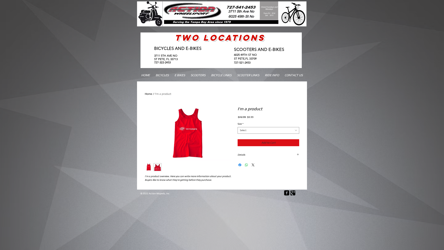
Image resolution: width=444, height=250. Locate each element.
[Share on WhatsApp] (246, 165)
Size (241, 123)
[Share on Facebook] (240, 165)
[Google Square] (292, 192)
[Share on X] (253, 165)
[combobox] (268, 130)
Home (148, 93)
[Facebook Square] (286, 192)
